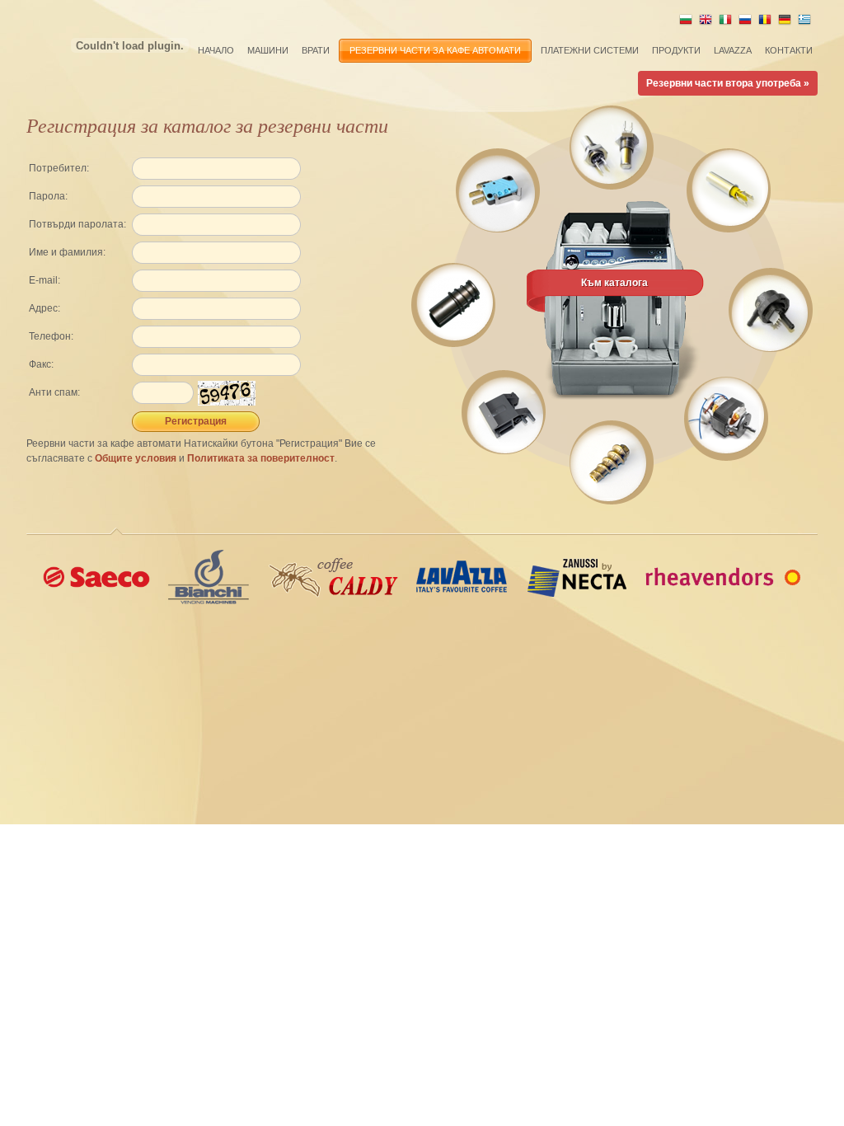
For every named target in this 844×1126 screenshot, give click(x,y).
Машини (267, 50)
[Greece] (804, 23)
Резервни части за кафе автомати (435, 50)
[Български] (685, 23)
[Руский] (745, 23)
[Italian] (725, 23)
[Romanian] (764, 23)
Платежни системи (590, 50)
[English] (705, 23)
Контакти (789, 50)
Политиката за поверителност (261, 458)
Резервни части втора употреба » (727, 83)
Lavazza (733, 50)
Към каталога (614, 283)
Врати (316, 50)
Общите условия (135, 458)
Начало (216, 50)
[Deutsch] (784, 23)
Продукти (676, 50)
